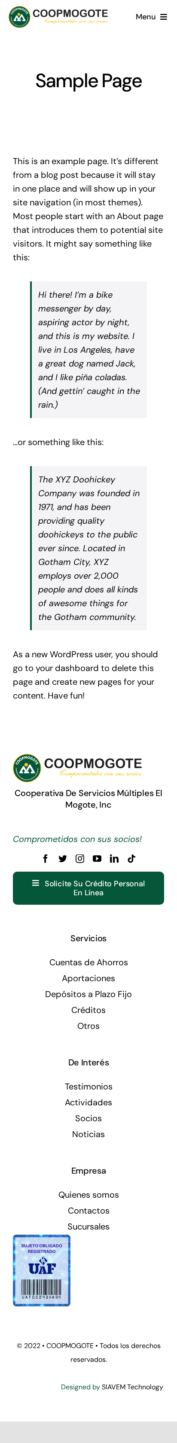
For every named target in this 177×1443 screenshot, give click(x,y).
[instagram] (80, 858)
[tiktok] (131, 858)
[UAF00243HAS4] (41, 1239)
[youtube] (97, 858)
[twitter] (62, 858)
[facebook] (45, 858)
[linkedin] (114, 858)
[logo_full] (58, 10)
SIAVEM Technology (132, 1386)
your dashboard (67, 668)
